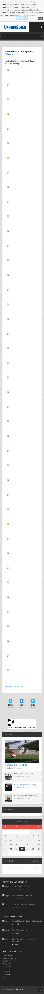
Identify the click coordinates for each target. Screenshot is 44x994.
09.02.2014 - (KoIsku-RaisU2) (23, 904)
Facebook (6, 972)
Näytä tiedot (31, 15)
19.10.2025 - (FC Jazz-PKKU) (16, 765)
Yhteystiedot (7, 966)
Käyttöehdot (7, 956)
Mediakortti (6, 961)
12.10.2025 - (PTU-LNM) (23, 773)
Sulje (40, 18)
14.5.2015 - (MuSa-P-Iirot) (22, 895)
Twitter (5, 977)
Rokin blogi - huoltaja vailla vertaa (27, 921)
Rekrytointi (6, 964)
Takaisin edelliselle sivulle (14, 687)
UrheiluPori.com (16, 989)
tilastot (9, 54)
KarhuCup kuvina (19, 930)
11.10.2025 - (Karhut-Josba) (25, 784)
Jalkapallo (11, 768)
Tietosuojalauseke (9, 958)
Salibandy (20, 777)
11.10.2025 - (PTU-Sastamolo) (26, 795)
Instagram (6, 974)
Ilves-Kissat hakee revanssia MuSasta (24, 940)
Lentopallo (18, 908)
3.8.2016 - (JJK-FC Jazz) (21, 886)
